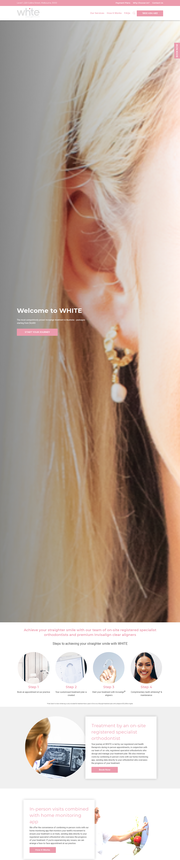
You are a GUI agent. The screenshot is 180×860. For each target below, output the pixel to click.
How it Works (114, 13)
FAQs (127, 13)
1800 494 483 (150, 13)
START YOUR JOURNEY (37, 332)
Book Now (104, 769)
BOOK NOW (177, 50)
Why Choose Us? (141, 3)
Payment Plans (123, 3)
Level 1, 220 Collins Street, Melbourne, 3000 (37, 3)
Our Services (97, 13)
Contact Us (157, 3)
